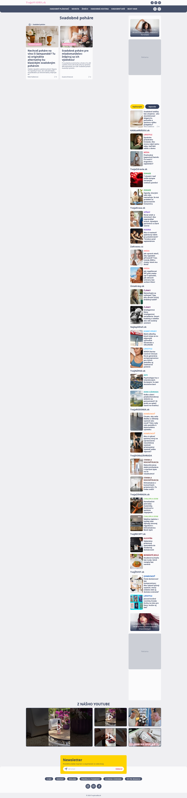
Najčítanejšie (137, 107)
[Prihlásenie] (155, 9)
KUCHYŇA (148, 538)
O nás (49, 779)
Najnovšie (152, 107)
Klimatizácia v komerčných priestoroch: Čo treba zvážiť (150, 486)
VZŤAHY (147, 212)
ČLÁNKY (147, 290)
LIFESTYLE (148, 134)
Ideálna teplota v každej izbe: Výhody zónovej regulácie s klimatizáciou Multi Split (151, 524)
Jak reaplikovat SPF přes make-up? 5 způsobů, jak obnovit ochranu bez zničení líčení (150, 276)
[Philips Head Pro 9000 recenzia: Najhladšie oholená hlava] (145, 717)
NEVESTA (75, 9)
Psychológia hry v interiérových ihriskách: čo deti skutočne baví (151, 381)
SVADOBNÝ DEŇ (118, 9)
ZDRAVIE (147, 173)
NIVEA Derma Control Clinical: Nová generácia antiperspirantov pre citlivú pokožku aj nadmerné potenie (151, 359)
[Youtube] (155, 2)
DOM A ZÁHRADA (151, 392)
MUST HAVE (132, 9)
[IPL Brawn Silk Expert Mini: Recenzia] (145, 737)
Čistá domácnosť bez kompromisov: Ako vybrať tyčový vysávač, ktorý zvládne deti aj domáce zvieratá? (151, 585)
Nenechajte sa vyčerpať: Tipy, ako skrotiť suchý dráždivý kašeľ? (151, 296)
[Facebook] (152, 2)
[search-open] (159, 9)
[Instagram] (159, 2)
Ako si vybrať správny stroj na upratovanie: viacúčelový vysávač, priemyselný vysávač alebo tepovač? (151, 444)
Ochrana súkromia (113, 779)
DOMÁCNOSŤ (149, 414)
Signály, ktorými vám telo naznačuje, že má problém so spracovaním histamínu (151, 198)
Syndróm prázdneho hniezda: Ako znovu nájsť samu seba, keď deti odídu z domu (151, 142)
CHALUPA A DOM (151, 499)
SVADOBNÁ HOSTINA (100, 9)
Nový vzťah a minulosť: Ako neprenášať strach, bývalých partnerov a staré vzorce (151, 220)
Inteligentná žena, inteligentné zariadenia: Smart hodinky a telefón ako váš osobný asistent (151, 316)
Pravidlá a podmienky (90, 779)
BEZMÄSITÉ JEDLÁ (151, 555)
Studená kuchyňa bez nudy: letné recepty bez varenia (151, 561)
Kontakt (60, 779)
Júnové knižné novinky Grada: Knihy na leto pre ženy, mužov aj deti (151, 603)
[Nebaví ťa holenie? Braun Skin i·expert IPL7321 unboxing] (111, 737)
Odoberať (119, 769)
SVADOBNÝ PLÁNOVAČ (59, 9)
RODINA (147, 230)
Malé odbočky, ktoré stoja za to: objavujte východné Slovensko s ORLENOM (151, 339)
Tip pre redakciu (133, 779)
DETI (146, 375)
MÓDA (146, 152)
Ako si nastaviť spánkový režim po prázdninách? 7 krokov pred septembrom (151, 236)
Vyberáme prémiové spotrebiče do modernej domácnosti (149, 545)
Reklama (72, 779)
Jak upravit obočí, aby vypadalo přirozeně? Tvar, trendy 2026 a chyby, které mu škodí (151, 258)
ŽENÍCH (85, 9)
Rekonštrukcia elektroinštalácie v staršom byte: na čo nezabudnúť (151, 469)
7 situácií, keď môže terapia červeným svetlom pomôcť (151, 179)
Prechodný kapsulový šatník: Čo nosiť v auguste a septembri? (151, 159)
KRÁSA (146, 251)
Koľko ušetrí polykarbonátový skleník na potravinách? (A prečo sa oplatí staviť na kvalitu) (151, 400)
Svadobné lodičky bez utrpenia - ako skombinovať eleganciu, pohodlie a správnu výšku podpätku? (151, 118)
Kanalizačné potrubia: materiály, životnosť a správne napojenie (149, 506)
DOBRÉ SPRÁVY (150, 331)
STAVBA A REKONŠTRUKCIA (151, 461)
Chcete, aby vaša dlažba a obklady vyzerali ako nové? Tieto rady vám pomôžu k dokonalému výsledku (151, 423)
